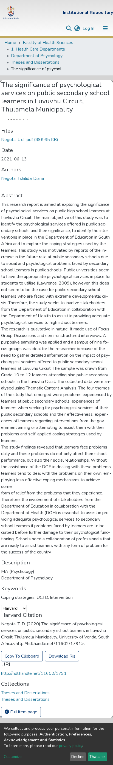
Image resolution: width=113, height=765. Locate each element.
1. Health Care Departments (38, 49)
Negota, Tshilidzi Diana (22, 178)
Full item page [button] (23, 712)
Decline (77, 756)
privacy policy (70, 745)
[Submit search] (68, 28)
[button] (76, 28)
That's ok (97, 756)
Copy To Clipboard (22, 656)
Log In (89, 28)
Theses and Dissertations (35, 62)
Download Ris (62, 656)
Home (10, 43)
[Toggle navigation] (105, 28)
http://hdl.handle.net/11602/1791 (34, 673)
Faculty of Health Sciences (48, 43)
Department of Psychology (37, 56)
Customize (13, 756)
